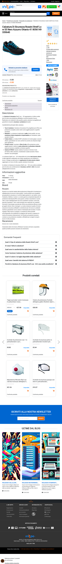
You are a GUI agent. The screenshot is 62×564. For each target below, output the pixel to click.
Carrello (8, 512)
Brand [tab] (6, 107)
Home (3, 21)
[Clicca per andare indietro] (3, 342)
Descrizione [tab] (8, 103)
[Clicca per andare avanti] (58, 342)
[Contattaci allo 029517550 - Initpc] (44, 7)
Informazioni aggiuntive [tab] (11, 105)
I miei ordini (9, 516)
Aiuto (21, 1)
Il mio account (10, 510)
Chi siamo (34, 508)
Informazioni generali (24, 516)
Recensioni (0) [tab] (8, 109)
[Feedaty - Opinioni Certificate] (33, 514)
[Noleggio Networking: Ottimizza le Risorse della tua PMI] (31, 456)
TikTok (47, 514)
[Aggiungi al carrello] (28, 311)
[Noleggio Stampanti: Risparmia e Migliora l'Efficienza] (51, 456)
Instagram (48, 510)
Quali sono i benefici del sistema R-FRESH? (19, 260)
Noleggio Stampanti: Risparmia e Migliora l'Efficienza (49, 483)
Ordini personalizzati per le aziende (24, 511)
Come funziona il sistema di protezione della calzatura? (23, 253)
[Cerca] (39, 6)
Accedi (52, 1)
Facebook (47, 508)
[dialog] (2, 561)
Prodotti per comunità (12, 21)
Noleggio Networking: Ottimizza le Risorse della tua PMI (30, 483)
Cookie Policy (16, 548)
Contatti (21, 508)
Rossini (40, 100)
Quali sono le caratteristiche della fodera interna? (21, 249)
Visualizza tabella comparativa (12, 563)
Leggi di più (4, 92)
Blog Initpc (34, 510)
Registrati (57, 1)
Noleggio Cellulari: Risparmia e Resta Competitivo (9, 483)
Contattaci (35, 69)
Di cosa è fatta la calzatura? (14, 246)
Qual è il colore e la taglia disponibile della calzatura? (23, 257)
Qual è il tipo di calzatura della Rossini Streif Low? (22, 242)
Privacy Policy (10, 548)
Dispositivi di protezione (25, 21)
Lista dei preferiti (15, 1)
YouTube (48, 512)
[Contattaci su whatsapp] (52, 6)
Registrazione (10, 508)
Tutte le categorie (23, 514)
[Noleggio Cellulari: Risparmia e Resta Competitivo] (11, 456)
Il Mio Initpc (6, 1)
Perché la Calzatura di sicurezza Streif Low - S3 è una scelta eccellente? (29, 264)
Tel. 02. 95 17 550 (30, 543)
